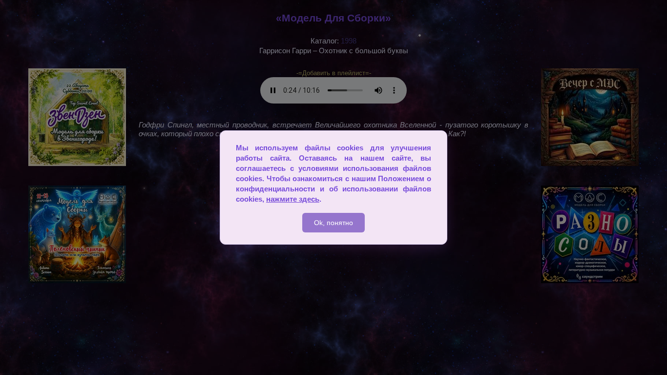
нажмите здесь (292, 199)
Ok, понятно (333, 223)
